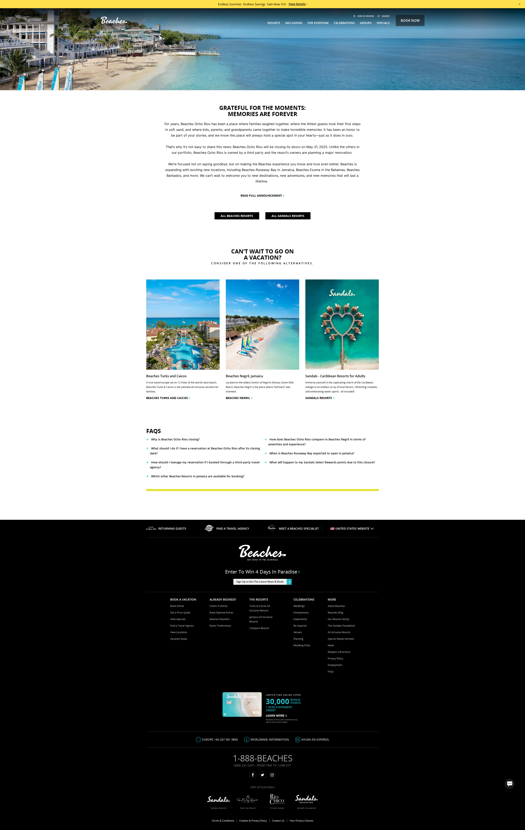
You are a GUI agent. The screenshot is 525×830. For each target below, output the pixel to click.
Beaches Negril (238, 398)
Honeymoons (301, 612)
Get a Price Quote (180, 612)
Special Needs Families (341, 639)
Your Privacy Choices (301, 820)
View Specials (178, 619)
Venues (297, 632)
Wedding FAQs (301, 645)
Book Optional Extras (221, 612)
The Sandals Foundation (341, 625)
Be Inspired (299, 625)
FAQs (331, 671)
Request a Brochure (339, 652)
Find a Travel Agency (182, 625)
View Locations (178, 632)
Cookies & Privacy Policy (253, 820)
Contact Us (278, 820)
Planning (298, 639)
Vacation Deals (178, 639)
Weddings (299, 606)
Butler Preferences (220, 625)
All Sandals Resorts (288, 216)
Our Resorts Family (338, 619)
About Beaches (336, 606)
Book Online (177, 606)
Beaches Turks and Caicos (167, 398)
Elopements (300, 619)
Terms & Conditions (223, 820)
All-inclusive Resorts (339, 632)
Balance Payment (219, 619)
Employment (335, 665)
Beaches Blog (335, 612)
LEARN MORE (275, 715)
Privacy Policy (335, 658)
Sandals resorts (318, 398)
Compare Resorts (259, 628)
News (331, 645)
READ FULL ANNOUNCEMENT (261, 195)
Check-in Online (218, 606)
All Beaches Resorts (237, 216)
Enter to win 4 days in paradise (261, 572)
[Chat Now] (509, 784)
